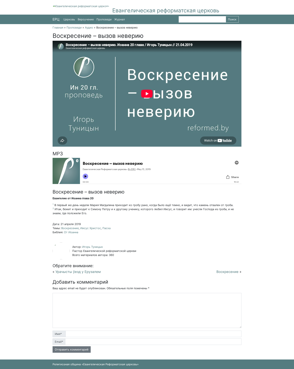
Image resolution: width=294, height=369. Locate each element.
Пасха (106, 228)
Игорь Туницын (92, 246)
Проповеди (104, 19)
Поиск (232, 19)
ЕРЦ (56, 19)
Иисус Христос (90, 228)
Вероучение (86, 19)
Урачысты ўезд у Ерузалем (78, 272)
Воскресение (70, 228)
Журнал (119, 19)
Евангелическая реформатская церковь (165, 10)
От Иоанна (71, 232)
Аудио (89, 27)
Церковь (69, 19)
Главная (58, 27)
